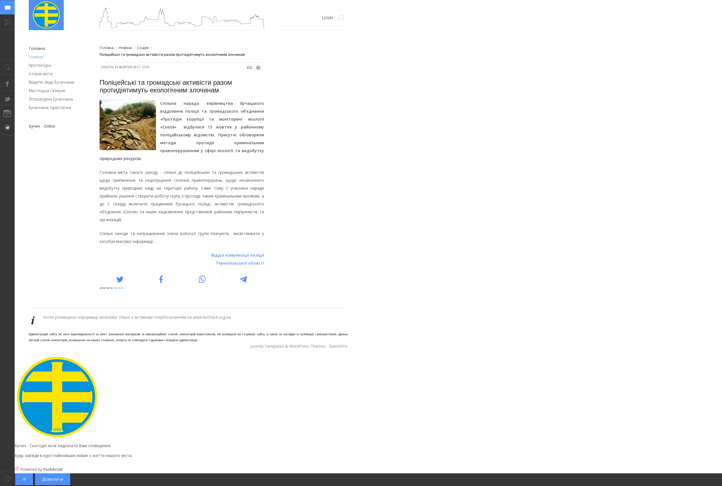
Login (327, 17)
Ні (24, 479)
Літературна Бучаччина (51, 99)
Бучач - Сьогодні (46, 15)
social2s (119, 288)
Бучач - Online (42, 126)
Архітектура (40, 65)
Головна (107, 47)
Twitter (7, 98)
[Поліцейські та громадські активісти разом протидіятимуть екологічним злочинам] (129, 124)
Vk (7, 127)
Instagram (7, 113)
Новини (125, 47)
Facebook (7, 83)
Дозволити (52, 479)
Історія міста (40, 73)
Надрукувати (258, 68)
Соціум (143, 47)
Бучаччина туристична (50, 107)
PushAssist (53, 469)
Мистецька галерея (47, 90)
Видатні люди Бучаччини (51, 82)
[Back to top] (7, 478)
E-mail (249, 68)
